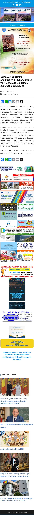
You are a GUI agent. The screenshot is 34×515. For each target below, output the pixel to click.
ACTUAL (6, 94)
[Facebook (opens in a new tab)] (17, 5)
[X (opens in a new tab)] (13, 5)
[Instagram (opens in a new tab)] (20, 5)
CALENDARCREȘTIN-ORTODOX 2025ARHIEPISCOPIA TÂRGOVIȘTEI (17, 343)
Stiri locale (14, 94)
